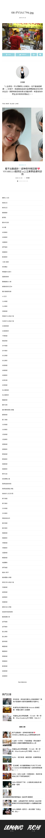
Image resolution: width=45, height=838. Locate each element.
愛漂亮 (4, 217)
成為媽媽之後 (6, 479)
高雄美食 (4, 676)
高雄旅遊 (4, 671)
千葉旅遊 (4, 336)
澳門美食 (4, 247)
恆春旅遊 (4, 464)
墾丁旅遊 (4, 420)
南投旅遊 (4, 341)
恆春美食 (4, 469)
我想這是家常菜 (6, 484)
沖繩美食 (4, 548)
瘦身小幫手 (5, 572)
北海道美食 (5, 331)
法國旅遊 (4, 553)
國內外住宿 (5, 222)
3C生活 (4, 296)
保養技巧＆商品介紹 (8, 316)
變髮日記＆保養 (6, 607)
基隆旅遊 (4, 415)
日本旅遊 (4, 508)
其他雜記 (4, 267)
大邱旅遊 (4, 424)
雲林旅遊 (4, 641)
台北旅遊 (4, 355)
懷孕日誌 (4, 474)
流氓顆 (22, 82)
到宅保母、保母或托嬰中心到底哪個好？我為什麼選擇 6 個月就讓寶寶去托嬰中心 (27, 700)
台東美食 (4, 375)
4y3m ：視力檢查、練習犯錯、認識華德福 (26, 757)
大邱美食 (4, 429)
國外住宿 (4, 405)
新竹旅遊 (4, 498)
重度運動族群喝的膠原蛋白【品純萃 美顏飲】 (18, 797)
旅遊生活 (4, 203)
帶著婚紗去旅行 (6, 272)
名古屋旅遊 (5, 390)
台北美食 (4, 360)
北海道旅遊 (5, 326)
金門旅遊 (4, 622)
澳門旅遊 (4, 567)
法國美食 (4, 242)
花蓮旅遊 (4, 587)
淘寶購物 (4, 562)
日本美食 (4, 513)
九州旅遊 (4, 301)
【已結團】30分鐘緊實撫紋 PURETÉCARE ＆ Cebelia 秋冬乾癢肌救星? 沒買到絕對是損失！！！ (27, 767)
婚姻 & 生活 (5, 198)
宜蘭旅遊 (4, 444)
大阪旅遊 (4, 434)
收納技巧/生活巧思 (7, 493)
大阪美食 (4, 439)
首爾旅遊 (4, 656)
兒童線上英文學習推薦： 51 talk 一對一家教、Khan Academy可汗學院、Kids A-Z (27, 717)
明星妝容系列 (6, 518)
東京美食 (4, 528)
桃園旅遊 (4, 533)
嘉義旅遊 (4, 400)
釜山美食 (4, 636)
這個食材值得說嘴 (7, 612)
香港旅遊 (4, 666)
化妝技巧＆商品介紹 (8, 321)
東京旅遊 (4, 523)
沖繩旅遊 (4, 543)
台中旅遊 (4, 346)
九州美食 (4, 306)
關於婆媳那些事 (6, 291)
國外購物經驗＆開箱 (8, 410)
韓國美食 (4, 651)
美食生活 (4, 208)
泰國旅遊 (4, 558)
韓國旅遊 (4, 646)
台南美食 (4, 237)
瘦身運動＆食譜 (6, 577)
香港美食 (4, 257)
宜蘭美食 (4, 449)
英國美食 (4, 252)
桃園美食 (4, 538)
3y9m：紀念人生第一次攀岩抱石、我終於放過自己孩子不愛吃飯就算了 (27, 775)
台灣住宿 (4, 380)
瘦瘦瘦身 (4, 213)
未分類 (4, 227)
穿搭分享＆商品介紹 (8, 582)
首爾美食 (4, 661)
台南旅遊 (4, 365)
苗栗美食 (4, 597)
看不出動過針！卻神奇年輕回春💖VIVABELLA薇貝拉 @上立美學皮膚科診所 (22, 171)
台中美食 (4, 351)
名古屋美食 (5, 395)
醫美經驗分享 (22, 165)
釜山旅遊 (4, 631)
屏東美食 (4, 459)
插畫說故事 (5, 277)
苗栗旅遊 (4, 592)
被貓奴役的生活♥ (7, 286)
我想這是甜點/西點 (7, 489)
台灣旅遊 (4, 385)
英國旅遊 (4, 602)
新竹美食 (4, 503)
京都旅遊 (4, 311)
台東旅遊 (4, 370)
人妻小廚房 (5, 262)
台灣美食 (4, 232)
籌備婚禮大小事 (6, 282)
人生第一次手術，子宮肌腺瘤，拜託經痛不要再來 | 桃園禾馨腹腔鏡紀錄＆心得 (26, 742)
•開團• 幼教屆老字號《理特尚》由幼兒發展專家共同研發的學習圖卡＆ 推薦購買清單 (26, 802)
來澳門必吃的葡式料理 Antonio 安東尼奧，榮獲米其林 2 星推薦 (26, 708)
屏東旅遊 (4, 454)
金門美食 (4, 627)
